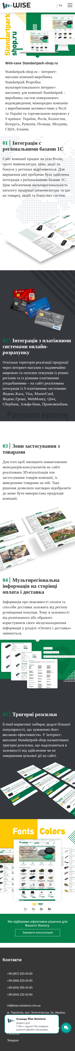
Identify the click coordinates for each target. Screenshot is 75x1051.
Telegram (13, 1040)
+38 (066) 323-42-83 (19, 980)
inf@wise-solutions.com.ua (23, 1005)
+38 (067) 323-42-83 (19, 973)
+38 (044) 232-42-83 (19, 994)
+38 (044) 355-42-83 (19, 987)
